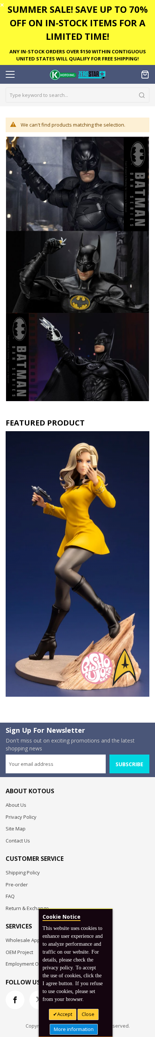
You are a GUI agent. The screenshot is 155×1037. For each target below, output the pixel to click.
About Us (16, 805)
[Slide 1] (77, 564)
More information (74, 1029)
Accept (64, 1014)
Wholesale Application (31, 940)
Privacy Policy (21, 817)
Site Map (16, 828)
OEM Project (19, 952)
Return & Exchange (27, 908)
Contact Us (18, 840)
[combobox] (77, 95)
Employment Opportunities (36, 963)
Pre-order (17, 884)
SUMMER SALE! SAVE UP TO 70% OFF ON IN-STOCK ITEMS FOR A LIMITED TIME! (78, 22)
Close (88, 1014)
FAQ (10, 896)
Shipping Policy (23, 872)
